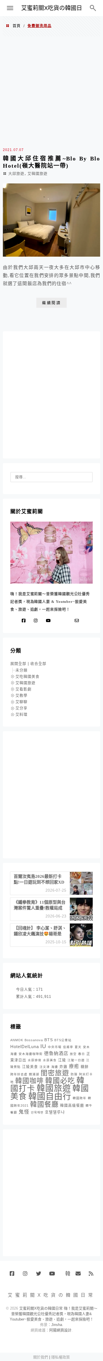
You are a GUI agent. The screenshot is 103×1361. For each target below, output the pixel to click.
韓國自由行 (49, 1096)
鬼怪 (24, 1112)
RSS (93, 1275)
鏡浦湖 (34, 1074)
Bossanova (34, 1040)
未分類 (21, 670)
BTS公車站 (63, 1040)
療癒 (74, 1066)
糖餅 (85, 1067)
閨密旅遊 (55, 1073)
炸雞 (64, 1067)
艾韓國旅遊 (37, 173)
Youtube (53, 1275)
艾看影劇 (23, 689)
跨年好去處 (18, 1074)
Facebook (14, 1275)
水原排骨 (34, 1060)
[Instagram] (37, 620)
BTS (48, 1039)
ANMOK (16, 1040)
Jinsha (56, 1325)
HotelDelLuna (24, 1046)
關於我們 (40, 1357)
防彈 (74, 1074)
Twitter (40, 1275)
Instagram (27, 1275)
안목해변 (37, 1112)
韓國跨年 (79, 1098)
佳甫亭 (68, 1047)
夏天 (78, 1047)
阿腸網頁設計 (60, 1330)
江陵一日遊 (76, 1060)
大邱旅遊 (16, 173)
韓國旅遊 (54, 1088)
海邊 (54, 1066)
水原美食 (50, 1060)
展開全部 (18, 663)
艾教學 (21, 695)
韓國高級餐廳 (72, 1105)
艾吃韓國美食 (27, 676)
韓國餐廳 (44, 1104)
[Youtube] (49, 620)
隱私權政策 (60, 1357)
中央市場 (55, 1047)
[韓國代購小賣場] (60, 620)
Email (80, 1275)
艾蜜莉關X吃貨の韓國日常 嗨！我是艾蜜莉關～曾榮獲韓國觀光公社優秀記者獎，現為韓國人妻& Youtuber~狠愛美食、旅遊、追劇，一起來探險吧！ (53, 1313)
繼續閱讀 (51, 303)
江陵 (62, 1060)
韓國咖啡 (29, 1081)
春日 (81, 1054)
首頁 (17, 26)
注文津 (44, 1066)
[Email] (78, 620)
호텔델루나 (55, 1112)
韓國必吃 (60, 1081)
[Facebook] (25, 620)
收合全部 (38, 663)
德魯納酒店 (56, 1053)
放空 (73, 1054)
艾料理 (21, 714)
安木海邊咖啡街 (31, 1054)
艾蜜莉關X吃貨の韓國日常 (51, 10)
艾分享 (21, 708)
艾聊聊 (21, 702)
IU (43, 1046)
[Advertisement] (51, 91)
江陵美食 (30, 1067)
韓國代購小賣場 (66, 1273)
